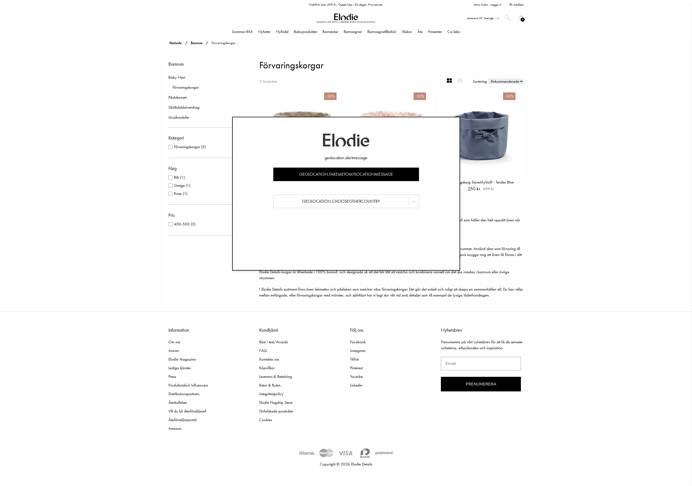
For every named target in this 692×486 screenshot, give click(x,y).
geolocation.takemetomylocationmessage (346, 174)
